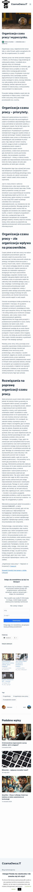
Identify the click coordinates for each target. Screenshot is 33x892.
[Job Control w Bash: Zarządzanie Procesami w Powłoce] (22, 657)
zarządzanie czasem (9, 699)
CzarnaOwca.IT (19, 4)
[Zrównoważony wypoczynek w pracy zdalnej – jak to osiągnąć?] (16, 732)
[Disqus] (16, 831)
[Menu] (30, 4)
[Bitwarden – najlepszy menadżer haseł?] (16, 759)
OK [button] (19, 889)
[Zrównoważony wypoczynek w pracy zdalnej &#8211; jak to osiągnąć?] (8, 657)
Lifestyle (4, 43)
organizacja (6, 696)
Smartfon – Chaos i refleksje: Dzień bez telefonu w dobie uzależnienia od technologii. (15, 797)
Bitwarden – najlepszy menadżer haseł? (15, 770)
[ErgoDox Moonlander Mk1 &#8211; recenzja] (8, 675)
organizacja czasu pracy (20, 696)
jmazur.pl (13, 566)
